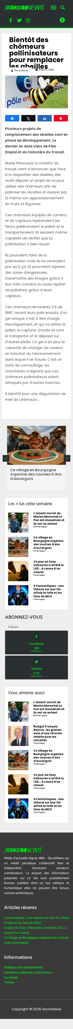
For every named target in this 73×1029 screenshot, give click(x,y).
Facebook (11, 977)
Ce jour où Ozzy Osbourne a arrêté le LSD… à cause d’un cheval (35, 930)
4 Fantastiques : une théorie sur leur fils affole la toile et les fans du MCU (36, 920)
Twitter (9, 982)
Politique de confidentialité (23, 967)
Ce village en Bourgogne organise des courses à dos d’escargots (36, 474)
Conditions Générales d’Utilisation (28, 972)
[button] (53, 7)
